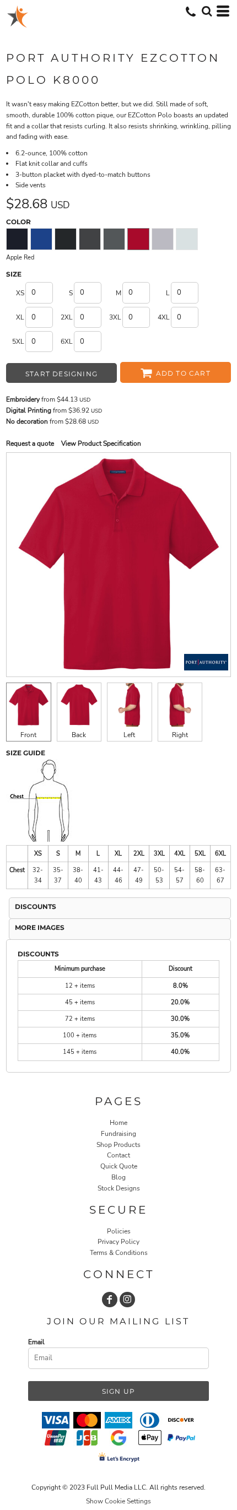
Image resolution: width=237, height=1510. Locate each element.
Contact (118, 1155)
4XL (164, 317)
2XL (67, 317)
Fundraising (118, 1133)
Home (118, 1122)
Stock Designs (119, 1188)
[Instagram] (127, 1299)
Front (28, 734)
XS (20, 293)
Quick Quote (118, 1166)
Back (79, 734)
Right (180, 734)
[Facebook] (109, 1299)
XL (20, 317)
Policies (119, 1231)
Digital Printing (28, 410)
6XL (67, 341)
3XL (115, 317)
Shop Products (118, 1144)
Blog (118, 1177)
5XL (18, 341)
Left (129, 734)
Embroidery (23, 399)
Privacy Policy (118, 1241)
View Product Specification (101, 443)
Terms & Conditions (119, 1252)
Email (36, 1342)
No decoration (27, 421)
